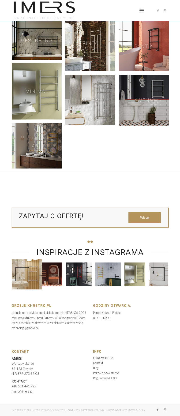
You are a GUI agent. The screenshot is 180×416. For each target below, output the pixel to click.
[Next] (158, 274)
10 (103, 283)
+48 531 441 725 (24, 386)
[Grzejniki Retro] (44, 10)
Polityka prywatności (106, 373)
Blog (95, 368)
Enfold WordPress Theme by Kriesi (126, 409)
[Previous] (22, 274)
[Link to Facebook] (157, 10)
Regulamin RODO (105, 378)
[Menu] (141, 10)
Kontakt (98, 363)
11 (107, 283)
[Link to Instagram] (164, 10)
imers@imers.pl (22, 391)
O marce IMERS (103, 358)
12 (110, 283)
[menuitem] (141, 10)
